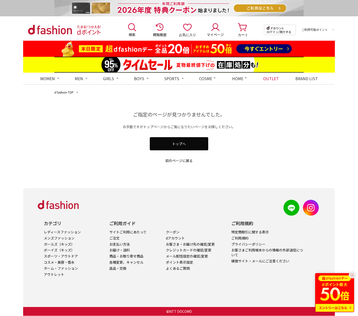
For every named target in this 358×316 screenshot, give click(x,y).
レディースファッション (62, 232)
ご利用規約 (239, 238)
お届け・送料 (119, 250)
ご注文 (114, 238)
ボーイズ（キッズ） (59, 250)
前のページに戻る (179, 160)
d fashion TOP (64, 92)
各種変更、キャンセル (126, 262)
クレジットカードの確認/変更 (188, 250)
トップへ (179, 143)
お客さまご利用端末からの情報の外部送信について (267, 252)
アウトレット (54, 274)
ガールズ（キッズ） (59, 244)
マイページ (215, 34)
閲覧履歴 (160, 34)
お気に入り (187, 34)
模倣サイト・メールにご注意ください (260, 261)
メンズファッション (59, 238)
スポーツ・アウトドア (61, 256)
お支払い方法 (119, 244)
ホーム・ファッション (61, 268)
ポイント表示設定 (179, 262)
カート (243, 34)
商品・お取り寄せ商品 (126, 256)
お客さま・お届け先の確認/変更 (190, 244)
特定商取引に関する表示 (250, 232)
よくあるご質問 (178, 268)
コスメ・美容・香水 (59, 262)
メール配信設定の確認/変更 (187, 256)
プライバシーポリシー (248, 244)
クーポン (172, 232)
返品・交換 (117, 268)
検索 (132, 34)
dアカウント (175, 238)
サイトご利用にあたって (128, 232)
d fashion (50, 30)
